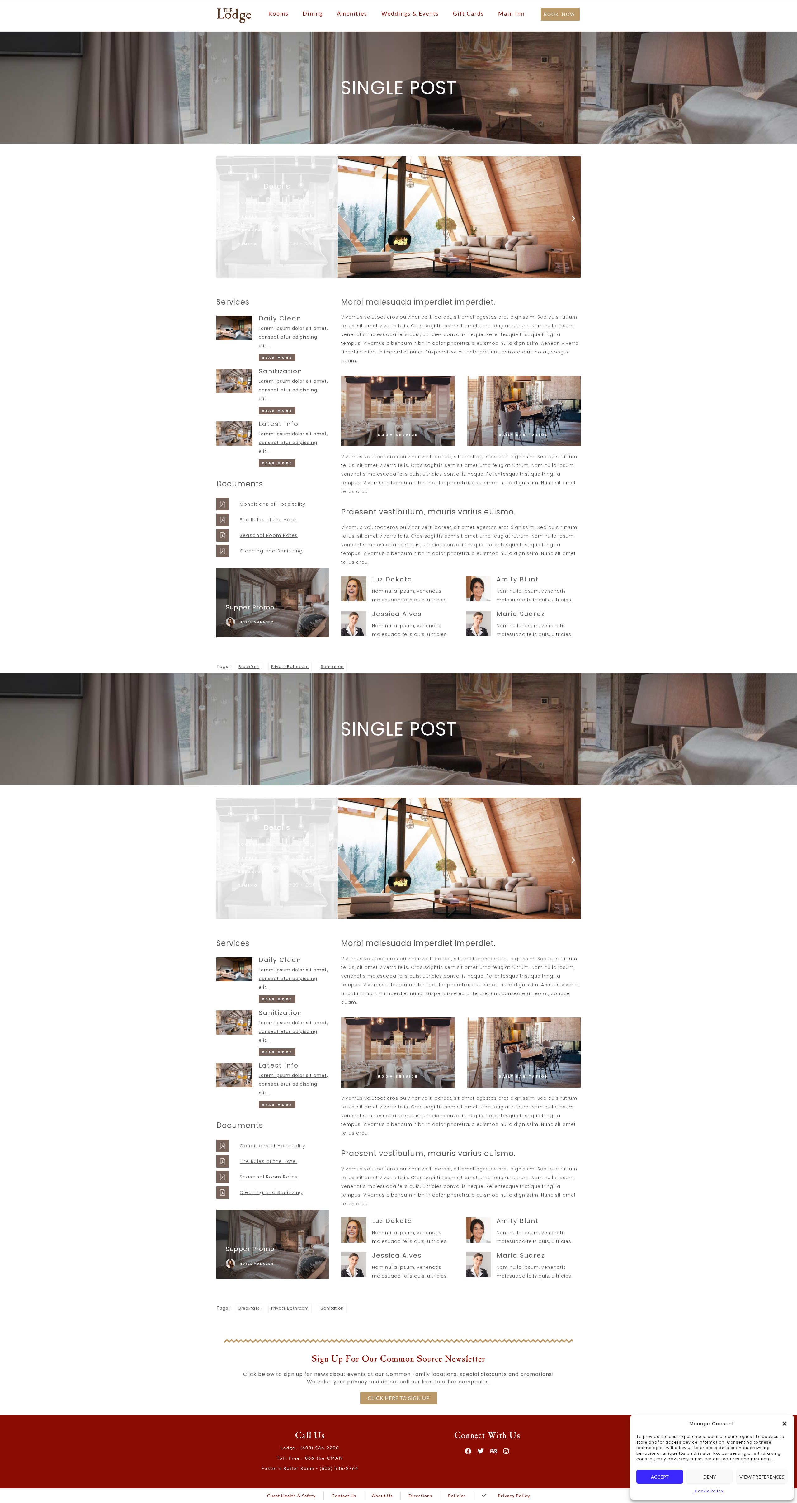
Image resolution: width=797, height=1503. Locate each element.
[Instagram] (506, 1451)
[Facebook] (468, 1451)
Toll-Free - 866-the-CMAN (310, 1458)
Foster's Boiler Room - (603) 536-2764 (310, 1468)
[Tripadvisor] (494, 1451)
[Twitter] (481, 1451)
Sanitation (332, 666)
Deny (709, 1477)
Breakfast (248, 666)
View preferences (761, 1477)
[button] (784, 1423)
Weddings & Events (410, 13)
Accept (660, 1477)
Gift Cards (468, 13)
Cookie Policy (709, 1491)
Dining (313, 13)
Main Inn (511, 13)
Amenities (352, 13)
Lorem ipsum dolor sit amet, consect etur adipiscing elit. (293, 337)
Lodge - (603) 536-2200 (310, 1447)
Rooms (278, 13)
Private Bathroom (290, 666)
